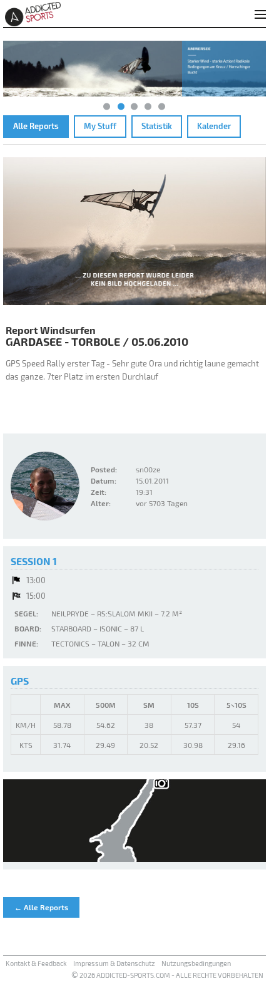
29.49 (105, 744)
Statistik (156, 126)
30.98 (193, 744)
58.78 (62, 724)
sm (149, 704)
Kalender (214, 126)
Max (62, 704)
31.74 (62, 744)
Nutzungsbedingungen (196, 963)
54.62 (105, 724)
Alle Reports (36, 126)
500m (106, 704)
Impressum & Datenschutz (114, 963)
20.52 (149, 744)
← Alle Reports (41, 907)
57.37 (193, 724)
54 (236, 724)
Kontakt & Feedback (36, 963)
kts (26, 744)
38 (149, 724)
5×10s (236, 704)
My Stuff (100, 126)
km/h (26, 724)
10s (193, 704)
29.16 (236, 744)
